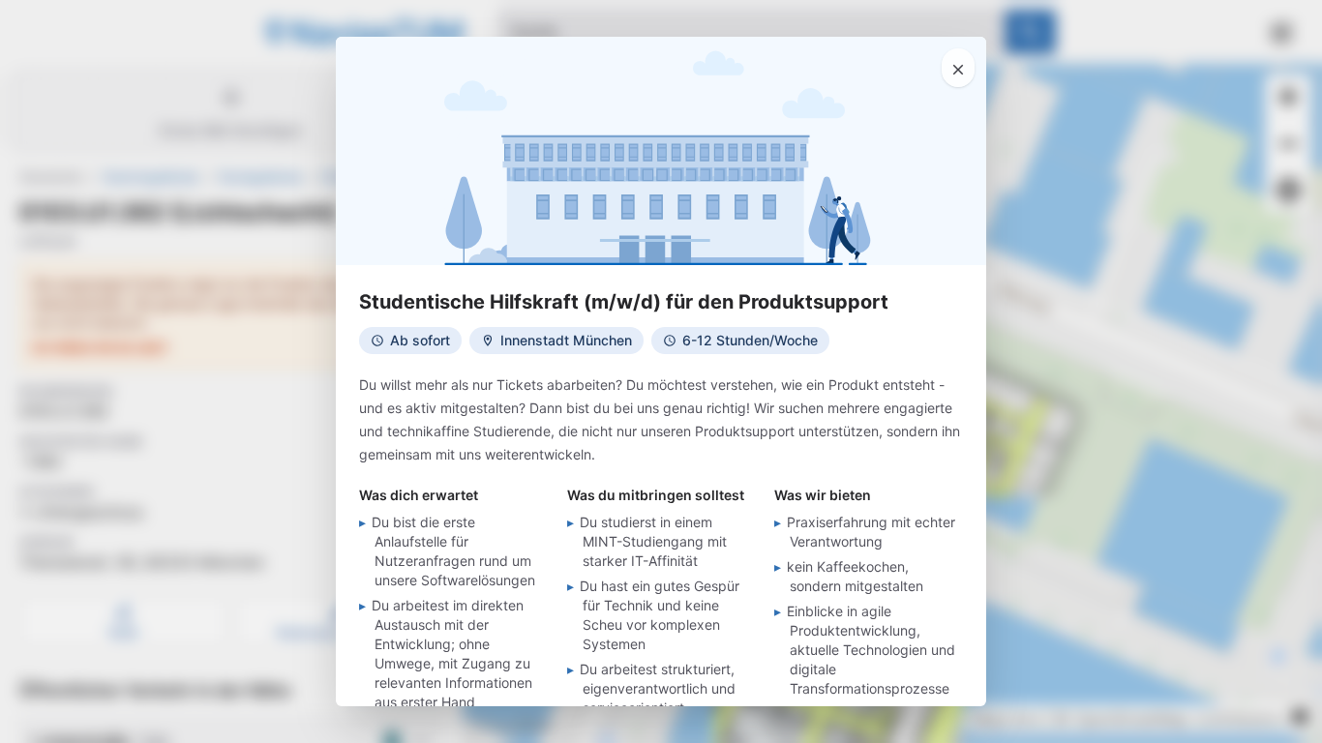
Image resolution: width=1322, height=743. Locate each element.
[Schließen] (958, 67)
